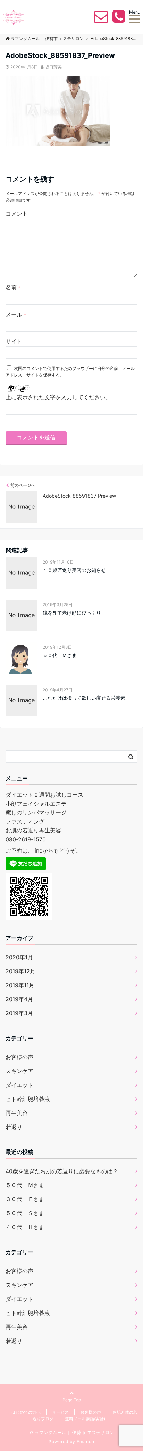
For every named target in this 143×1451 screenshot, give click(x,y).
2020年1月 (19, 957)
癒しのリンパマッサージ (36, 812)
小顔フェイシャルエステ (36, 803)
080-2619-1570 (26, 839)
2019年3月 (19, 1013)
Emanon (85, 1441)
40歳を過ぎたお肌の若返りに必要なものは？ (62, 1171)
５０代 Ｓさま (25, 1213)
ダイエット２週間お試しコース (44, 794)
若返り (14, 1126)
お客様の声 (19, 1057)
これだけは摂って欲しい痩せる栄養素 (84, 698)
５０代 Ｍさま (60, 655)
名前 (13, 287)
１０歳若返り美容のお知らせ (74, 570)
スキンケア (19, 1070)
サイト (14, 341)
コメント (17, 213)
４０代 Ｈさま (25, 1226)
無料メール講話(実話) (85, 1418)
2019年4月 (19, 999)
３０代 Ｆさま (25, 1199)
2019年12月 (20, 971)
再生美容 (17, 1112)
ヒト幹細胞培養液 (28, 1098)
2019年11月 (20, 985)
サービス (60, 1412)
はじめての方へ (26, 1412)
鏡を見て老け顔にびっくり (72, 613)
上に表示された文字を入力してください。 (58, 397)
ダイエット (19, 1084)
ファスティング (25, 821)
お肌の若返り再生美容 (33, 830)
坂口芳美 (53, 66)
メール (16, 314)
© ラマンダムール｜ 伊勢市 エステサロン (71, 1432)
